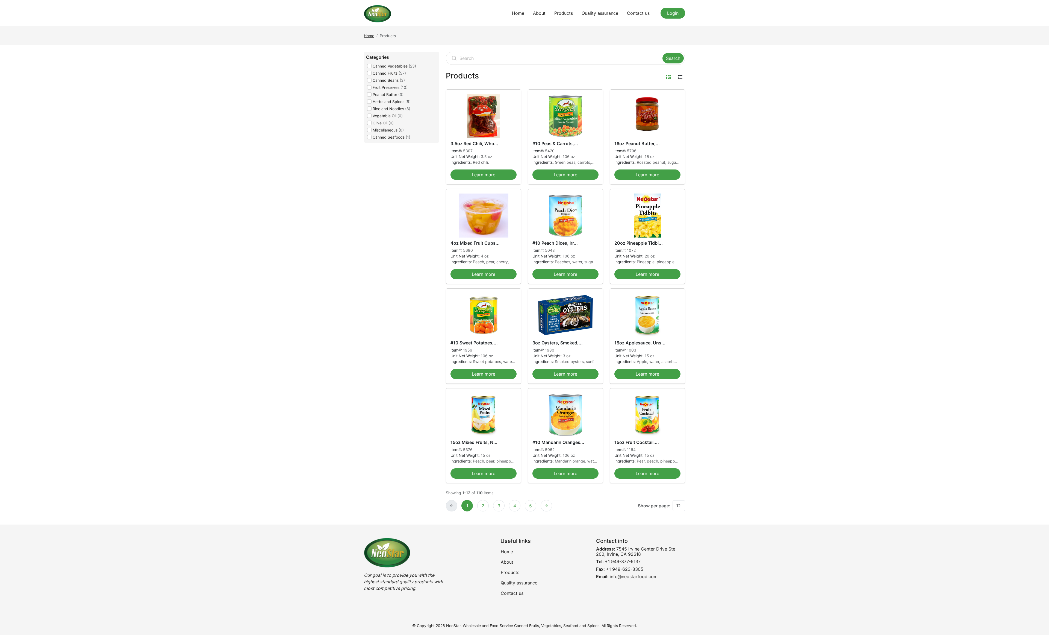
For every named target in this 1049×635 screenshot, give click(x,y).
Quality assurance (600, 13)
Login (673, 13)
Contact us (638, 13)
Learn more (483, 174)
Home (518, 13)
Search (673, 58)
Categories (377, 57)
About (539, 13)
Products (563, 13)
